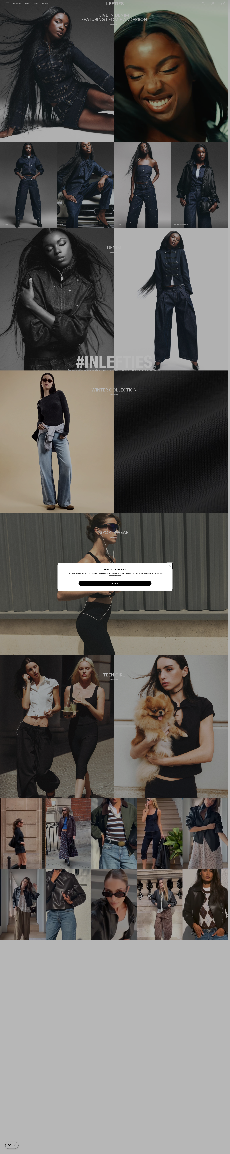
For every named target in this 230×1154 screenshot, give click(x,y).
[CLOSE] (169, 566)
